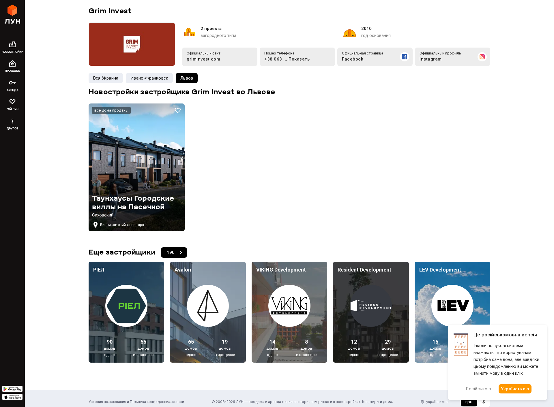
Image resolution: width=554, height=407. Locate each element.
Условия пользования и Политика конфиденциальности (136, 402)
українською (437, 402)
